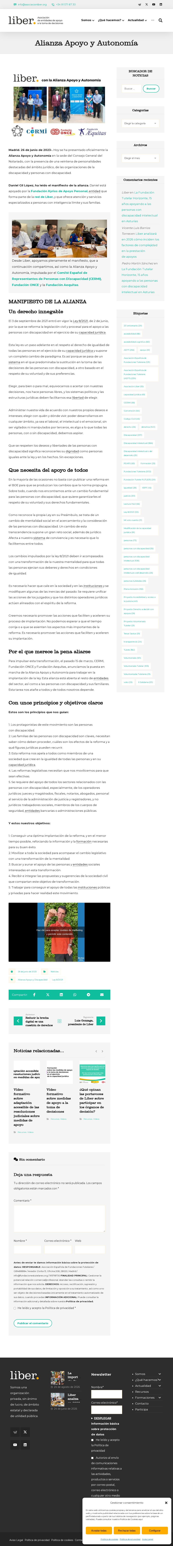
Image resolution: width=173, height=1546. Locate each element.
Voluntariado (132, 658)
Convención (132, 410)
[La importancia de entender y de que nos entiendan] (57, 1378)
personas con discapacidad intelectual (136, 558)
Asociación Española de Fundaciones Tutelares (137, 360)
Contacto (142, 1403)
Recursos (22, 1132)
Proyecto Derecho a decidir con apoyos (139, 611)
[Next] (102, 1051)
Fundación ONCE (25, 285)
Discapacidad (133, 435)
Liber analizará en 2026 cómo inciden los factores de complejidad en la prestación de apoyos (140, 245)
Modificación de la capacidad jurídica (137, 530)
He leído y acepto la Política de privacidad (105, 1445)
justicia (129, 496)
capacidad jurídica (134, 394)
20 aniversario (133, 325)
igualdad (130, 487)
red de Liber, (44, 197)
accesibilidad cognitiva (137, 342)
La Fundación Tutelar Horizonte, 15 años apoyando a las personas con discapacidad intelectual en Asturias (140, 280)
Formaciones (145, 1397)
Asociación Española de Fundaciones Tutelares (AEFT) (135, 374)
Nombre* (97, 1387)
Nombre (20, 1240)
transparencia (133, 641)
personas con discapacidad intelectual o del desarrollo (138, 570)
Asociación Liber (134, 386)
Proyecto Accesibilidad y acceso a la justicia (140, 599)
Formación (148, 463)
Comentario (22, 1200)
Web (78, 1240)
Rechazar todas (127, 1530)
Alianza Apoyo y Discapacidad (32, 979)
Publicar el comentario (32, 1323)
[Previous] (96, 1051)
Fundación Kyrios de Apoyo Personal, (59, 191)
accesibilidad (132, 333)
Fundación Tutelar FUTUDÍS (139, 479)
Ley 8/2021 (57, 979)
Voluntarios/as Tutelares (137, 674)
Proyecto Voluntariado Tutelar (135, 623)
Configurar (154, 1530)
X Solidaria (145, 682)
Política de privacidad (130, 1539)
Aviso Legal (147, 1539)
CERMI (129, 402)
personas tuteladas (135, 581)
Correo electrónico (57, 1240)
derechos (148, 427)
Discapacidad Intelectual (138, 443)
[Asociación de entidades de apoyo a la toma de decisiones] (37, 20)
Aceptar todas (99, 1530)
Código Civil (132, 419)
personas (130, 540)
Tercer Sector (132, 633)
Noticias (54, 971)
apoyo (145, 350)
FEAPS (129, 463)
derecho (130, 427)
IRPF (146, 487)
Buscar (151, 88)
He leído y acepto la (47, 1308)
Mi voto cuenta (133, 520)
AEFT (129, 350)
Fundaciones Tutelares (137, 471)
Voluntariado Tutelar (136, 666)
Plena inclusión (133, 589)
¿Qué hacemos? (147, 1380)
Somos (140, 1374)
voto (128, 682)
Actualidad (143, 1385)
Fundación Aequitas (62, 285)
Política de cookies (109, 1539)
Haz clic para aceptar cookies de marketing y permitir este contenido (59, 932)
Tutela (129, 649)
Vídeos (30, 1132)
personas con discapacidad (138, 548)
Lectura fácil (132, 504)
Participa (141, 1409)
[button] (166, 1502)
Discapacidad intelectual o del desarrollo (138, 453)
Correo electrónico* (104, 1402)
